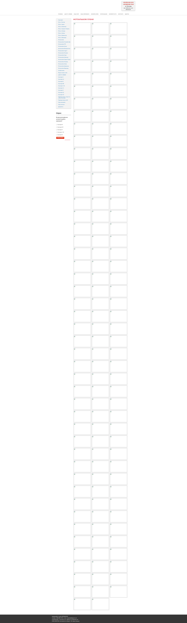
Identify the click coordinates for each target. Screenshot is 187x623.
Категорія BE (61, 83)
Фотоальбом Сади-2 (62, 50)
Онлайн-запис (95, 14)
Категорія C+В (61, 85)
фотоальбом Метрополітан (64, 48)
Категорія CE (61, 94)
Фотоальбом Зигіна (62, 46)
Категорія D (60, 90)
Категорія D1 (61, 92)
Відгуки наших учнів (62, 72)
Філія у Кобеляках (62, 26)
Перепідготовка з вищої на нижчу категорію (64, 97)
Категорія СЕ (60, 127)
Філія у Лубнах (61, 33)
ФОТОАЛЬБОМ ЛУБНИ (83, 19)
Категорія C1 (61, 88)
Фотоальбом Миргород (63, 68)
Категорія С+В (60, 132)
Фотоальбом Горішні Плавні (64, 59)
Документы (60, 106)
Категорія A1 (61, 79)
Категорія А (60, 77)
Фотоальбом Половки (63, 52)
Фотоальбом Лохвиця (63, 61)
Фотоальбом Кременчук (63, 66)
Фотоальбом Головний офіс (64, 42)
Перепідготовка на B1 (63, 100)
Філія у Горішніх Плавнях (63, 28)
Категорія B (60, 81)
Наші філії (76, 14)
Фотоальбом (103, 14)
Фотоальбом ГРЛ (62, 44)
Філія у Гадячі (61, 24)
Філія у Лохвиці (61, 31)
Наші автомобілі (85, 14)
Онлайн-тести (112, 14)
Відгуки (127, 14)
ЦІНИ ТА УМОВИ (68, 14)
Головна (60, 14)
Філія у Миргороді (62, 37)
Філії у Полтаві (61, 22)
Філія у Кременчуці (62, 35)
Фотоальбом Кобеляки (63, 57)
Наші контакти (61, 104)
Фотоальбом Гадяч (62, 55)
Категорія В (60, 124)
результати (67, 139)
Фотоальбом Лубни (62, 63)
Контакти (120, 14)
